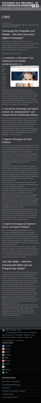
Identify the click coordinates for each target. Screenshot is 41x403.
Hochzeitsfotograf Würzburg (14, 332)
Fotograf (30, 25)
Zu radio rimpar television (9, 397)
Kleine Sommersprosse (17, 186)
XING (6, 372)
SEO (11, 26)
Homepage (35, 25)
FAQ (7, 330)
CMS (26, 25)
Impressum (20, 337)
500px (6, 358)
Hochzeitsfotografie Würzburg (11, 384)
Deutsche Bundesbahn (9, 337)
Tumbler (7, 363)
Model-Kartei (6, 388)
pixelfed (6, 352)
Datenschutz (28, 337)
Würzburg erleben (7, 394)
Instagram (7, 355)
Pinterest (7, 360)
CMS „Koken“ (15, 174)
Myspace (7, 369)
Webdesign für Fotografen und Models (13, 391)
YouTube (7, 349)
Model (7, 26)
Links (25, 332)
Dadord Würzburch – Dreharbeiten (12, 335)
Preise (19, 330)
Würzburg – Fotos (29, 335)
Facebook (7, 346)
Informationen (32, 332)
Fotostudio (13, 330)
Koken (3, 26)
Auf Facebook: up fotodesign (10, 381)
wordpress (15, 26)
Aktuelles (19, 25)
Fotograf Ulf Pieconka (9, 25)
